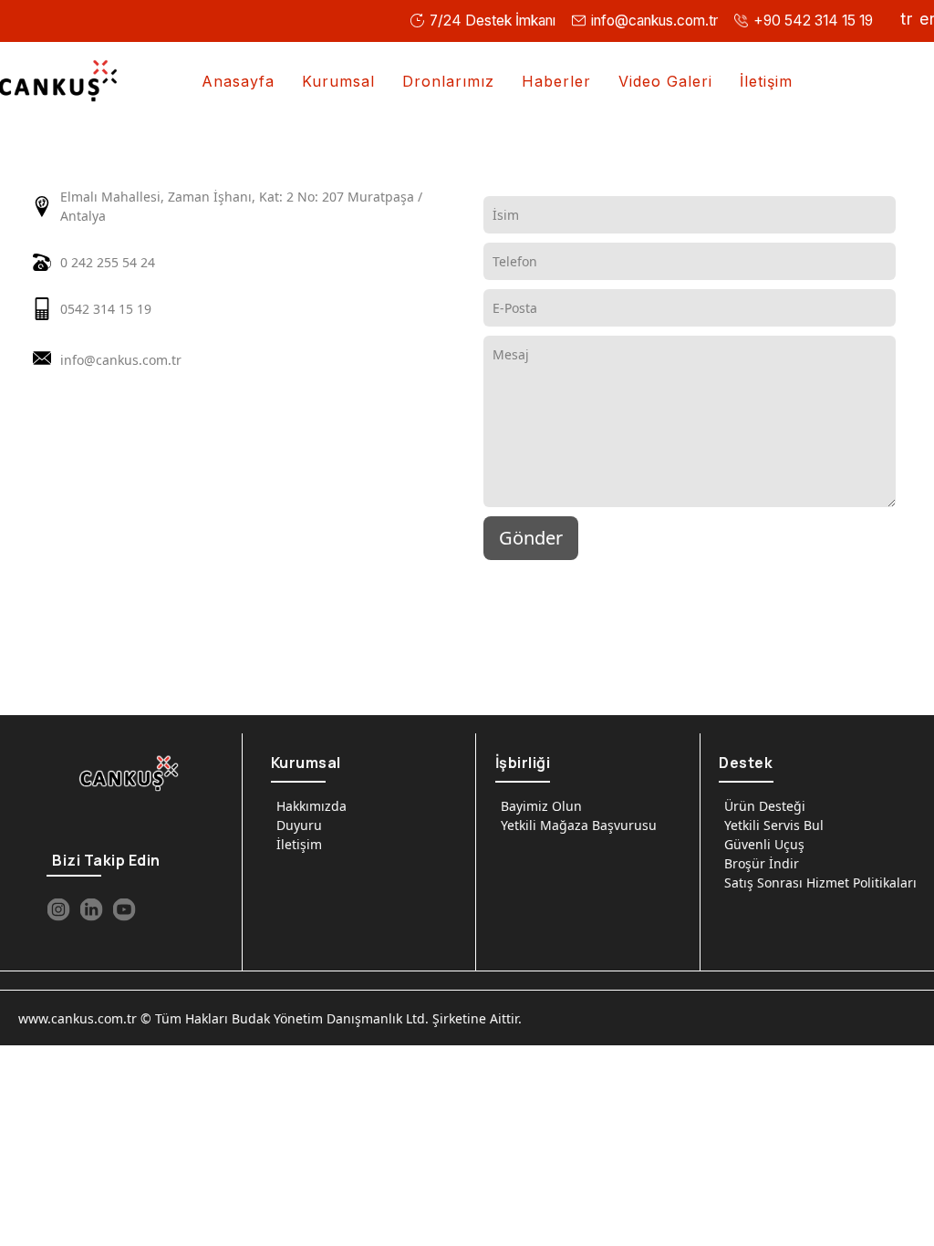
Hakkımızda (311, 806)
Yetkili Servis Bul (774, 825)
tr (906, 18)
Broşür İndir (761, 863)
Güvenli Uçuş (764, 844)
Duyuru (299, 825)
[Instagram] (58, 909)
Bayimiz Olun (541, 806)
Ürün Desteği (764, 806)
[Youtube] (124, 909)
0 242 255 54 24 (107, 262)
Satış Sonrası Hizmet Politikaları (820, 882)
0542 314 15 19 (105, 308)
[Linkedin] (91, 909)
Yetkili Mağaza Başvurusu (579, 825)
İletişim (299, 844)
